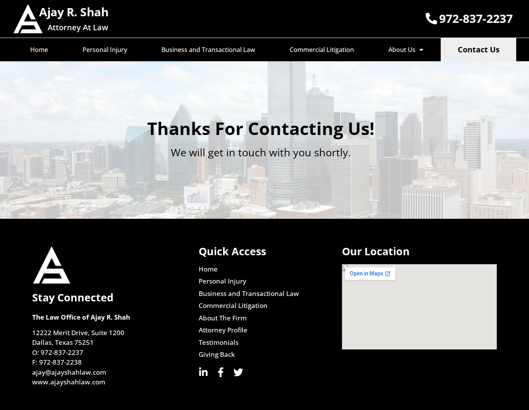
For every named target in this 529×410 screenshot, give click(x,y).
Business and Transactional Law (208, 49)
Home (39, 49)
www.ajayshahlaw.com (68, 381)
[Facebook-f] (221, 372)
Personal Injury (104, 49)
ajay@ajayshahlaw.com (69, 372)
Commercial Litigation (322, 49)
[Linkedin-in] (203, 372)
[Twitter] (238, 372)
